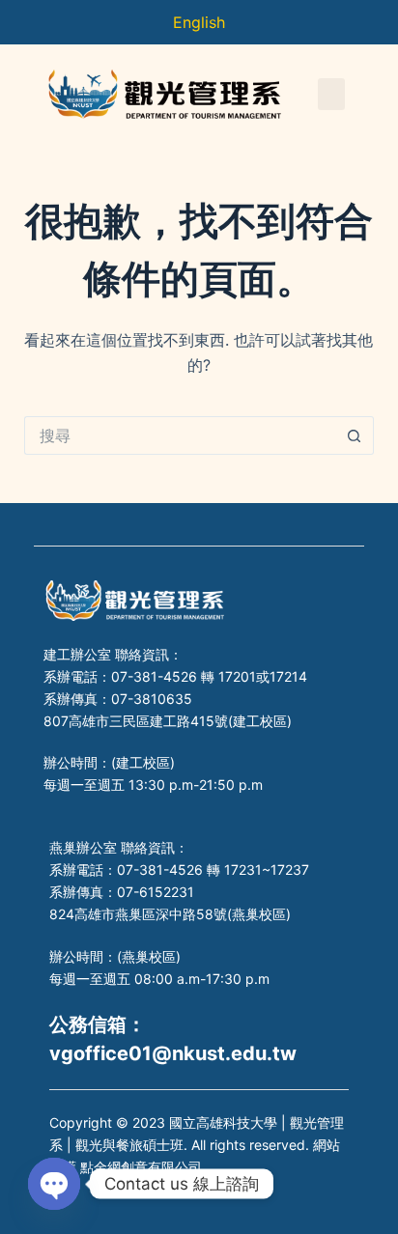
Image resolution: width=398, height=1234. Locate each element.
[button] (331, 94)
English (199, 22)
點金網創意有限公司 (141, 1167)
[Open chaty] (54, 1184)
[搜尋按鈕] (354, 435)
